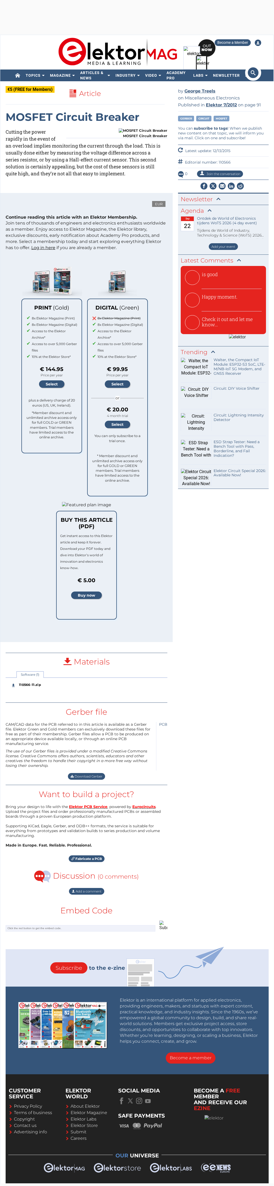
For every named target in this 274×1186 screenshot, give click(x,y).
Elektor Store (84, 1125)
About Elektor (85, 1106)
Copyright (24, 1119)
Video (151, 75)
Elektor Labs (84, 1119)
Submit (78, 1131)
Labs (198, 75)
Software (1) (30, 675)
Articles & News (91, 75)
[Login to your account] (258, 43)
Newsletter (226, 75)
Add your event (223, 247)
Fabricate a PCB (88, 859)
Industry (125, 75)
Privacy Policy (28, 1106)
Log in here (43, 247)
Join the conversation (223, 174)
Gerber (186, 118)
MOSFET (221, 118)
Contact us (25, 1125)
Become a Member (232, 42)
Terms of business (33, 1112)
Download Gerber (88, 776)
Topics (33, 75)
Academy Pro (176, 75)
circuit (203, 118)
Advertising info (30, 1131)
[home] (17, 75)
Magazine (60, 75)
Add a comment (88, 891)
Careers (79, 1138)
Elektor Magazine (89, 1112)
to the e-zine (90, 968)
